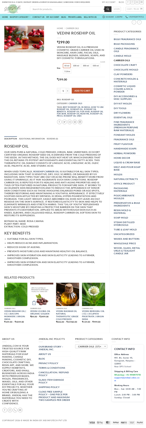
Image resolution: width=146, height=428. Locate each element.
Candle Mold (122, 55)
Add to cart (82, 90)
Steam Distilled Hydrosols (124, 223)
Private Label (75, 17)
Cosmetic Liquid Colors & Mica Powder (125, 89)
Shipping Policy (49, 387)
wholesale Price (125, 243)
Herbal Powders (125, 153)
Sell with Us (90, 17)
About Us (45, 354)
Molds (118, 174)
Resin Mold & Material (122, 211)
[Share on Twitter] (64, 122)
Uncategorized (124, 234)
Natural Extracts (126, 179)
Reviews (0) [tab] (52, 139)
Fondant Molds (124, 134)
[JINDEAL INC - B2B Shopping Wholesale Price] (14, 9)
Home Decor (122, 157)
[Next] (105, 305)
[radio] (66, 65)
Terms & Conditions (52, 367)
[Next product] (134, 22)
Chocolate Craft (125, 64)
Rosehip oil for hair (78, 111)
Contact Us (38, 17)
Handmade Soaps (125, 148)
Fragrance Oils (124, 139)
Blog (63, 17)
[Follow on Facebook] (128, 2)
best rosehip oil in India (76, 107)
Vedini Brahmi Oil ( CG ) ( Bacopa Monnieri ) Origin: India (15, 315)
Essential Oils (123, 117)
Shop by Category (19, 17)
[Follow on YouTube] (142, 2)
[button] (116, 9)
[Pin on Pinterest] (74, 122)
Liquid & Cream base (127, 162)
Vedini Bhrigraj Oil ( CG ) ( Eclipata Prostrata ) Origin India (93, 315)
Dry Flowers (122, 112)
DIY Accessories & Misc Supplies (125, 97)
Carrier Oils (122, 60)
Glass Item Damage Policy (51, 381)
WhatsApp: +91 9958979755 (127, 375)
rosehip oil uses (73, 116)
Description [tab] (10, 139)
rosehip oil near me (78, 114)
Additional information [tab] (32, 139)
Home (5, 17)
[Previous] (4, 305)
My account (52, 17)
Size (58, 68)
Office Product (124, 183)
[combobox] (91, 346)
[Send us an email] (137, 2)
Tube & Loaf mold (125, 229)
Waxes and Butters (127, 238)
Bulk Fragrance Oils (127, 39)
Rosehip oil (76, 109)
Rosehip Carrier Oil (46, 171)
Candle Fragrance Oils (126, 49)
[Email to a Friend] (69, 122)
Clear (102, 62)
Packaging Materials (121, 189)
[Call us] (15, 410)
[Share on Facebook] (59, 122)
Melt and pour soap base (127, 168)
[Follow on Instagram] (132, 2)
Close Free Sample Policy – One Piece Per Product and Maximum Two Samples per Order (54, 395)
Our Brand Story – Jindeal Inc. (51, 348)
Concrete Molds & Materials (126, 80)
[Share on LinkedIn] (80, 122)
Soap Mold (121, 217)
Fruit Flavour (123, 144)
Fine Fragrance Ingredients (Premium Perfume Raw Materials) (126, 126)
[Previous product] (139, 22)
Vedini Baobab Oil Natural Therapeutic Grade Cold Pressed (67, 315)
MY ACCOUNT (109, 2)
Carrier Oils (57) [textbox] (89, 346)
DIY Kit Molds (123, 103)
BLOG (121, 2)
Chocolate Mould (126, 69)
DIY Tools (120, 108)
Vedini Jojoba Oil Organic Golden (40, 312)
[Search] (107, 9)
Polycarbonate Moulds (124, 196)
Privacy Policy (48, 363)
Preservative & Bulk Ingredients (127, 204)
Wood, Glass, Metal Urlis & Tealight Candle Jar (127, 251)
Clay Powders (123, 74)
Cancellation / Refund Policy (54, 373)
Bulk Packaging (124, 43)
